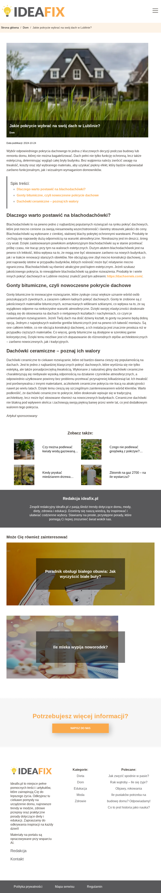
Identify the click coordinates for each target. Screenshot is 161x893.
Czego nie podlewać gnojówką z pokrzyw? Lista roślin (125, 449)
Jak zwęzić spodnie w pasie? (128, 776)
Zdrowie (80, 801)
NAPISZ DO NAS (80, 728)
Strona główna (10, 27)
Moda (80, 794)
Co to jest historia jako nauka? (129, 807)
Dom (26, 27)
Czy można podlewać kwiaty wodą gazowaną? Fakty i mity (59, 449)
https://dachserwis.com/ (124, 276)
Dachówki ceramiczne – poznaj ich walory (48, 201)
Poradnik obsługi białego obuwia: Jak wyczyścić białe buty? (80, 574)
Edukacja (80, 788)
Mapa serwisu (64, 886)
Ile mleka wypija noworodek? (80, 647)
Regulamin (94, 886)
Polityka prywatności (28, 886)
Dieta (80, 776)
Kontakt (17, 859)
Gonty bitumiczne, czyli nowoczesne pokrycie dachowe (58, 195)
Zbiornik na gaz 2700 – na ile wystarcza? (128, 474)
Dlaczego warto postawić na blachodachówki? (51, 189)
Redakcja (18, 851)
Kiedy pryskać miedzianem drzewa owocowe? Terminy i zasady (56, 475)
